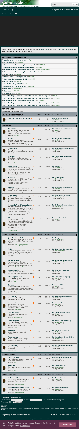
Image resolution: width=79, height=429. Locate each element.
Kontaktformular (44, 49)
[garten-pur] (20, 3)
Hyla (30, 60)
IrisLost (31, 76)
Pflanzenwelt (7, 125)
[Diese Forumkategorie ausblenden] (76, 115)
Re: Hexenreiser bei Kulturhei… (62, 138)
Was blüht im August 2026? (13, 84)
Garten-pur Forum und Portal (18, 387)
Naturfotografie (13, 321)
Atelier (10, 249)
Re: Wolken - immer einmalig (61, 320)
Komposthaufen (13, 270)
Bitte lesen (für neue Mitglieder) (19, 118)
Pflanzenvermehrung (15, 218)
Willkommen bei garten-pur (12, 115)
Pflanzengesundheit (15, 277)
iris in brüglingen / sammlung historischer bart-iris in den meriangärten (27, 96)
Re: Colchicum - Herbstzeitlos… (62, 187)
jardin (57, 140)
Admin (57, 120)
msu (19, 384)
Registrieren (16, 397)
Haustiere (11, 366)
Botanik (10, 138)
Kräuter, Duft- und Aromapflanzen (20, 205)
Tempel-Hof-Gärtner (44, 69)
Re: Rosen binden (58, 177)
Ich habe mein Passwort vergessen (54, 400)
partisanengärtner (12, 230)
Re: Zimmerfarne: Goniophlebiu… (63, 156)
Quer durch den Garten (16, 238)
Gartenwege (12, 296)
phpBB (34, 418)
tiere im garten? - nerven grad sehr (15, 60)
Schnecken (7, 88)
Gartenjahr (12, 285)
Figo (66, 408)
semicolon (58, 206)
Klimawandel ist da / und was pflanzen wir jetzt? (19, 65)
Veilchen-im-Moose (61, 262)
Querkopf (18, 74)
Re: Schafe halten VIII (59, 365)
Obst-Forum (12, 195)
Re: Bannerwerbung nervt (60, 387)
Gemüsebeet (12, 148)
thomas (15, 327)
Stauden (11, 187)
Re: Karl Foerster (57, 303)
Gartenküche (12, 345)
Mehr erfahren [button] (25, 426)
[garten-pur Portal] (2, 14)
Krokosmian (56, 98)
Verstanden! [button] (67, 424)
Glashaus (11, 156)
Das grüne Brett (13, 357)
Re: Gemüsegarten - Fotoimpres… (63, 148)
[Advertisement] (39, 31)
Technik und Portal (9, 374)
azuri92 (57, 278)
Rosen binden (8, 74)
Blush (57, 219)
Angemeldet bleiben (7, 402)
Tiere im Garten (13, 312)
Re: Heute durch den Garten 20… (62, 249)
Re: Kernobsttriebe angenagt (61, 277)
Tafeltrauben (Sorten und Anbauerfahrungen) (18, 67)
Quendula (58, 150)
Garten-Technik (13, 260)
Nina (16, 192)
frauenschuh (59, 367)
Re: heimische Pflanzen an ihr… (62, 330)
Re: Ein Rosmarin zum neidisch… (63, 205)
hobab (26, 84)
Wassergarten (13, 337)
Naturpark (11, 330)
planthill (32, 79)
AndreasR (16, 135)
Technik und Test (14, 378)
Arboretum (12, 129)
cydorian (16, 201)
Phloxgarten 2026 (9, 93)
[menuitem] (10, 9)
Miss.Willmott (18, 88)
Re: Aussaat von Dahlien (60, 218)
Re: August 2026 (57, 285)
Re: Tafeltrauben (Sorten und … (62, 195)
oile (56, 271)
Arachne (31, 86)
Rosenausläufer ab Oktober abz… (63, 357)
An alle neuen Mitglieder (60, 118)
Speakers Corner (8, 354)
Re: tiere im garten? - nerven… (62, 312)
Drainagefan (41, 100)
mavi (56, 286)
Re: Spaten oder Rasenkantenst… (62, 260)
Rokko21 (57, 332)
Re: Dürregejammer (58, 238)
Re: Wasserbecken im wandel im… (63, 337)
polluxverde (58, 322)
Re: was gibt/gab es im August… (62, 345)
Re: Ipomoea (56, 166)
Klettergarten (12, 166)
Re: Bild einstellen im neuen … (62, 378)
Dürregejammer (9, 62)
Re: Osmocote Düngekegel (60, 270)
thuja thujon (20, 62)
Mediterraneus (59, 250)
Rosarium (11, 177)
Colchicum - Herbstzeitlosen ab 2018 (15, 79)
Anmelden (5, 397)
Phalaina (16, 162)
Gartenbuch (12, 303)
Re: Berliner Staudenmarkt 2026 (62, 296)
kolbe (16, 292)
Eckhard (57, 158)
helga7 (57, 130)
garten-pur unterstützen (66, 49)
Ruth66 (57, 298)
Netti (56, 347)
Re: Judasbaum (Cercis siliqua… (62, 129)
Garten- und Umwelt (9, 234)
